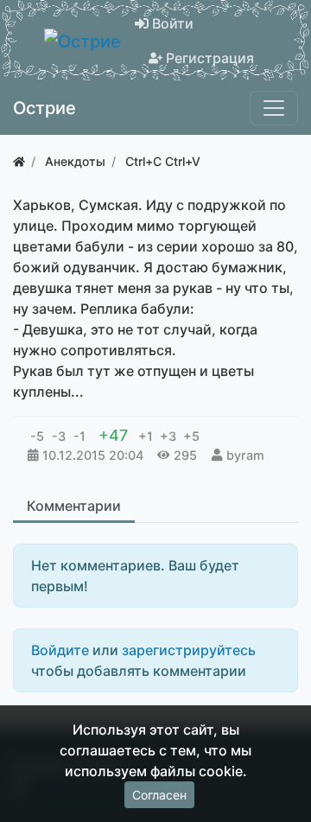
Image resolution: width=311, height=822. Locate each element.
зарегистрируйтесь (189, 650)
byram (245, 455)
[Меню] (274, 108)
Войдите (60, 650)
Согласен (159, 794)
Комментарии (74, 505)
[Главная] (19, 161)
